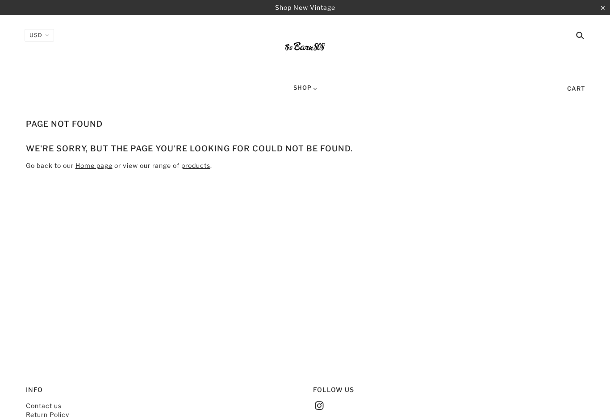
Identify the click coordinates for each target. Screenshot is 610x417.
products (195, 165)
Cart (576, 88)
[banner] (305, 48)
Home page (94, 165)
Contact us (44, 405)
